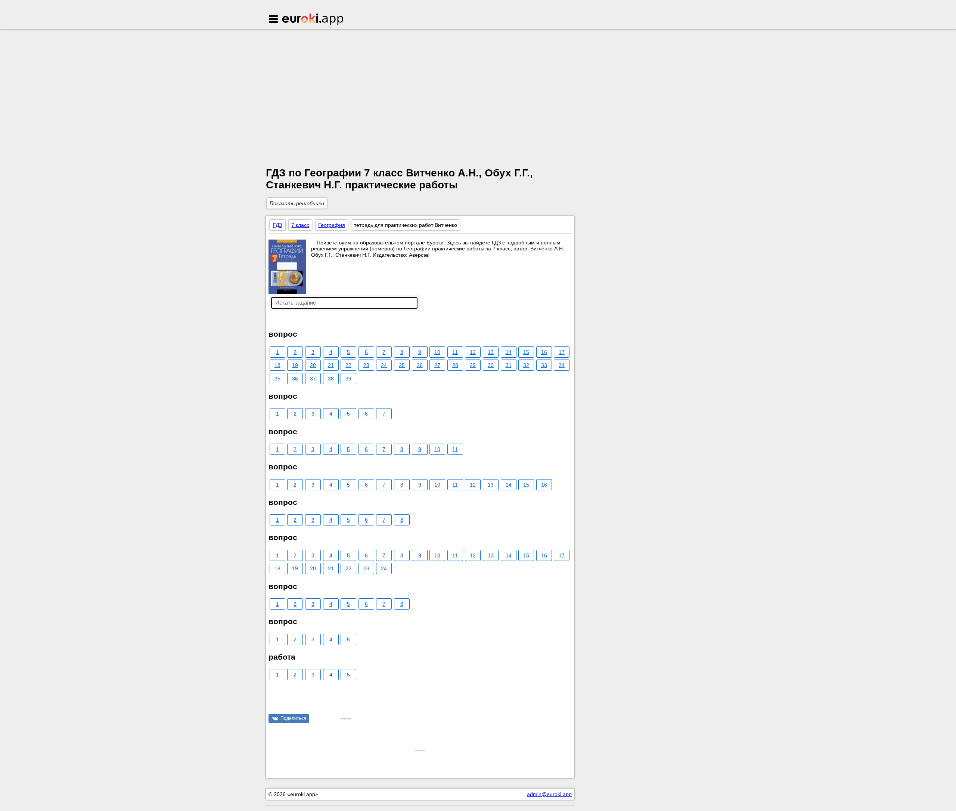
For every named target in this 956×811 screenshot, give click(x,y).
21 (331, 365)
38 (331, 379)
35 (277, 379)
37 (313, 379)
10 (437, 352)
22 (348, 365)
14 (509, 352)
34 (562, 365)
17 (562, 352)
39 (348, 379)
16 (544, 352)
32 (526, 365)
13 (491, 352)
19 (295, 365)
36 (295, 379)
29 (473, 365)
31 (509, 365)
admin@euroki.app (549, 794)
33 (544, 365)
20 (313, 365)
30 (491, 365)
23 (366, 365)
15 (526, 352)
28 (455, 365)
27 (437, 365)
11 (455, 352)
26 (420, 365)
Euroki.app (313, 20)
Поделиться (293, 718)
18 (277, 365)
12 (473, 352)
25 (402, 365)
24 (384, 365)
